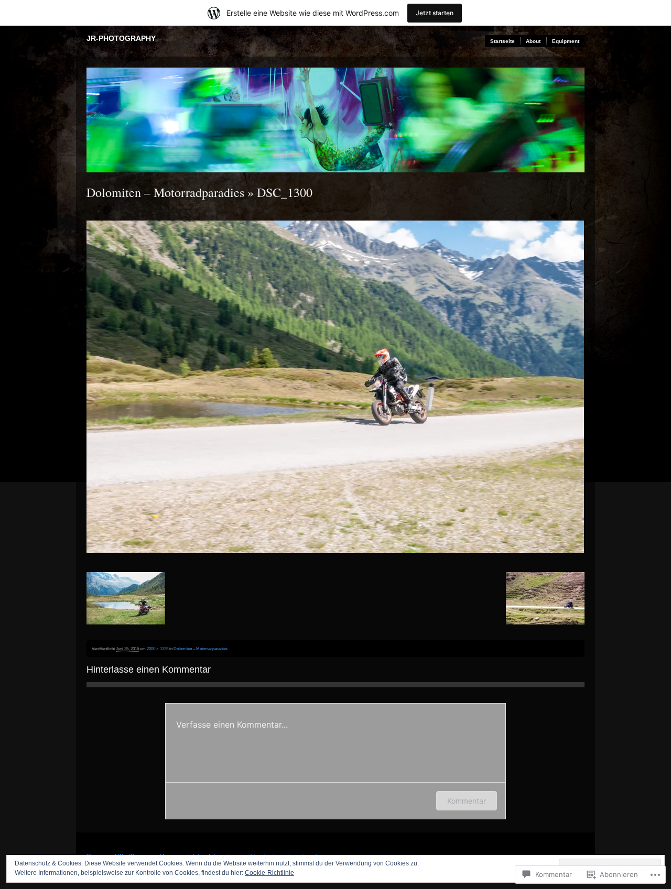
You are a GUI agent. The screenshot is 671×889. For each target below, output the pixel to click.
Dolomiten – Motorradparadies (165, 192)
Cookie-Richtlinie (269, 872)
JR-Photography (121, 38)
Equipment (565, 41)
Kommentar (466, 800)
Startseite (502, 41)
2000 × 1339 (157, 648)
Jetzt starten (434, 13)
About (533, 41)
